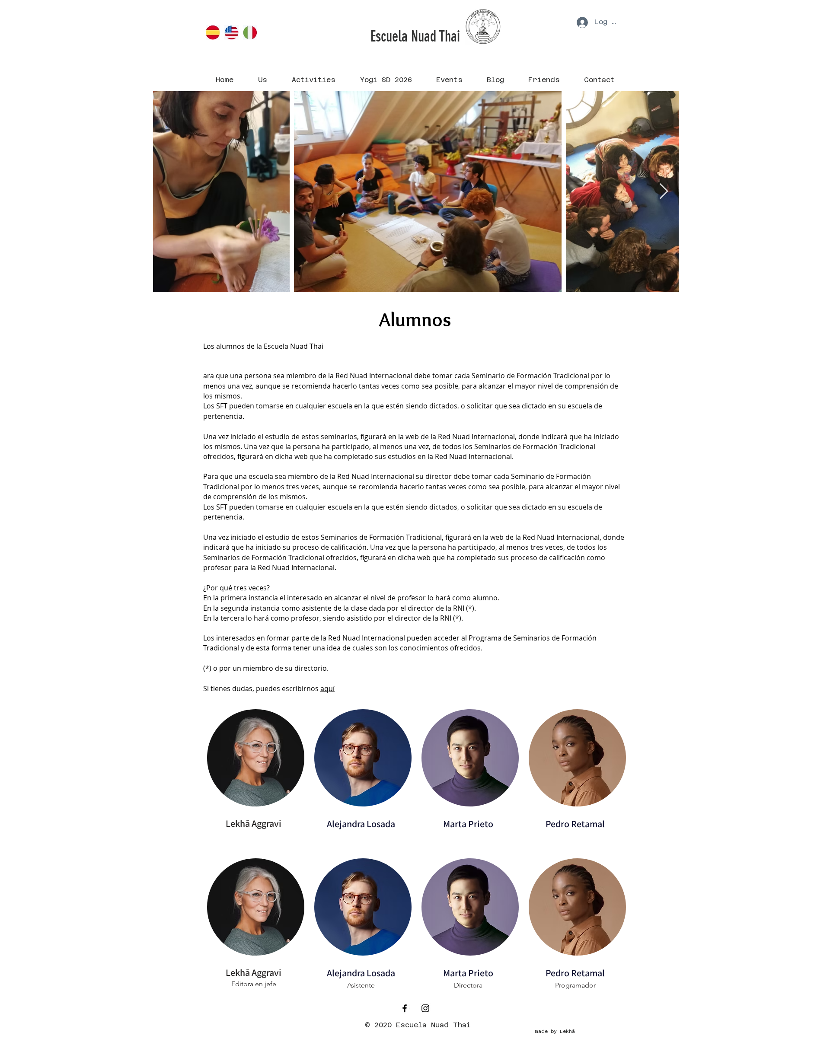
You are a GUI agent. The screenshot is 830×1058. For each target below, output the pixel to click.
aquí (327, 688)
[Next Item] (664, 191)
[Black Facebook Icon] (404, 1008)
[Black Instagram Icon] (425, 1008)
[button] (262, 80)
